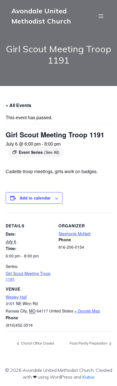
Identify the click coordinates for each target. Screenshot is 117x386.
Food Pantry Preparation (89, 343)
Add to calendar (35, 198)
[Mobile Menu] (101, 16)
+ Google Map (87, 311)
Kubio (88, 377)
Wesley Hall (16, 297)
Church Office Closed (37, 343)
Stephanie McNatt (74, 233)
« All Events (18, 105)
